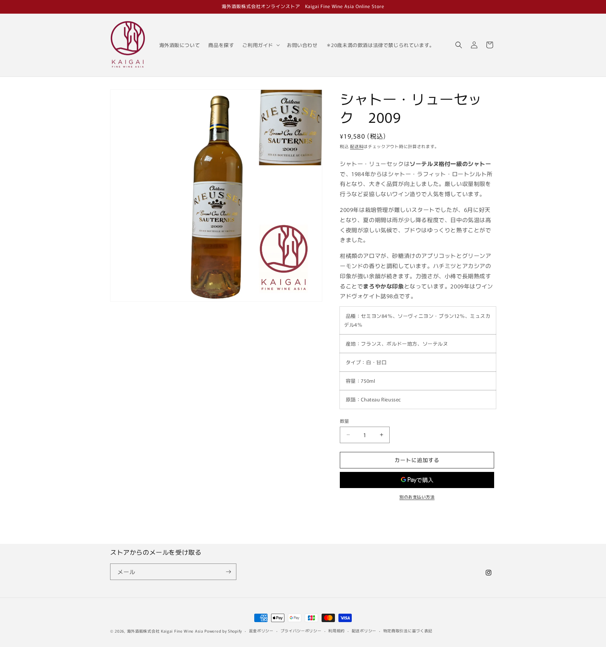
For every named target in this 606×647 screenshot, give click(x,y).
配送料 (356, 146)
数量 (344, 421)
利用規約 (336, 630)
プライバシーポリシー (301, 630)
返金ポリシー (261, 630)
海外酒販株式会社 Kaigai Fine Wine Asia (165, 631)
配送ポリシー (364, 630)
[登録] (228, 571)
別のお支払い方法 (417, 497)
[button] (260, 45)
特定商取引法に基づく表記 (407, 630)
